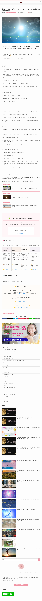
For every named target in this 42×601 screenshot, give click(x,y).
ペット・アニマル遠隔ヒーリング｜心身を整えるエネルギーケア (14, 360)
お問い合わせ (5, 401)
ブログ (4, 370)
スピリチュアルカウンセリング (24, 293)
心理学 (5, 385)
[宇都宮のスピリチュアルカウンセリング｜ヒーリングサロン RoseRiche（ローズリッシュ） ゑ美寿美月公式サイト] (21, 2)
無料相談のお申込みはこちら (21, 295)
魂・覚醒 (5, 381)
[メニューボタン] (1, 2)
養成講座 (4, 362)
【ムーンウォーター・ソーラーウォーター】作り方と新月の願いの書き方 (24, 188)
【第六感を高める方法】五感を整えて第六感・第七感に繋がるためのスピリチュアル (24, 206)
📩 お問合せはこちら (22, 301)
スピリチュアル (6, 376)
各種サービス (5, 347)
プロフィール (5, 398)
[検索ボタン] (41, 2)
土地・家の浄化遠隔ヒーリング (9, 358)
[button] (4, 318)
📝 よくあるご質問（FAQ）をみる (21, 307)
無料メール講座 (6, 365)
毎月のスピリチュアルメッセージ (9, 389)
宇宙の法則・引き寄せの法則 (8, 383)
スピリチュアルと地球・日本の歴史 (9, 394)
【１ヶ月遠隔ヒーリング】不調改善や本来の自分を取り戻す (13, 351)
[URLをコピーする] (37, 318)
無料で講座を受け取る (21, 233)
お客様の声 (5, 367)
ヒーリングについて (7, 372)
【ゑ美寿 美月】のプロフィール (21, 584)
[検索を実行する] (39, 559)
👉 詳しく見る (5, 269)
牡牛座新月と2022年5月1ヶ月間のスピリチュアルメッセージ (22, 197)
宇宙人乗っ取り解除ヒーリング (9, 356)
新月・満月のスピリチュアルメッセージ (11, 12)
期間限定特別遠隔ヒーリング (8, 374)
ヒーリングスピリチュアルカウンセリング (10, 349)
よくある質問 (5, 396)
